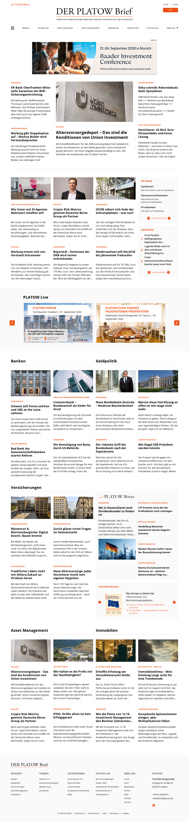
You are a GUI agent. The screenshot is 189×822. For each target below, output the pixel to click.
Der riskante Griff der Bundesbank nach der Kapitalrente (111, 448)
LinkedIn (153, 805)
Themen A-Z (44, 779)
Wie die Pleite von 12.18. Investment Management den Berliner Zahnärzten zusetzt (114, 719)
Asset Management (90, 28)
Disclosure (114, 813)
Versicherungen (65, 28)
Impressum (80, 813)
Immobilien (113, 28)
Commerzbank (74, 787)
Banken (25, 28)
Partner (127, 790)
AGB (104, 813)
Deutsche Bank (74, 783)
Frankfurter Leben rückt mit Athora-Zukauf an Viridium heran (28, 574)
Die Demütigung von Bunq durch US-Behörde (71, 446)
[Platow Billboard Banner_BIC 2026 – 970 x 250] (94, 58)
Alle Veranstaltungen (105, 779)
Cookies (126, 813)
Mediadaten (129, 787)
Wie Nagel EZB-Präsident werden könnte (155, 446)
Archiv (126, 779)
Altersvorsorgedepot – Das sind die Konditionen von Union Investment (92, 135)
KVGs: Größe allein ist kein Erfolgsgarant (72, 715)
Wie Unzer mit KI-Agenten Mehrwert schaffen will (29, 211)
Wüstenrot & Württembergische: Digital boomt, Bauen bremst (29, 532)
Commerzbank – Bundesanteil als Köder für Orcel (72, 405)
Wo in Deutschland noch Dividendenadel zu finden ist (116, 511)
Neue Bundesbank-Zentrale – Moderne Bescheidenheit (115, 403)
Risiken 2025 (101, 783)
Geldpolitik (43, 28)
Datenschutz (93, 813)
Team (126, 783)
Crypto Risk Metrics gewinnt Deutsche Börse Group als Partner (70, 212)
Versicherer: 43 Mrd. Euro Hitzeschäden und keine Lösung (156, 133)
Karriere (127, 802)
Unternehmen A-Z (75, 779)
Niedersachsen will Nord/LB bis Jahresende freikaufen (115, 253)
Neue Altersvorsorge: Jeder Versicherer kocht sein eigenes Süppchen (72, 574)
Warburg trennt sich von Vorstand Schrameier (28, 253)
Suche (165, 4)
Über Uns (170, 28)
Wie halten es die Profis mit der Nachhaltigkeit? (72, 673)
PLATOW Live (152, 28)
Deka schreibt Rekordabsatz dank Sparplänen (158, 89)
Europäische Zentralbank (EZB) (78, 792)
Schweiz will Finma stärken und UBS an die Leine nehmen (30, 409)
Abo (170, 10)
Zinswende (44, 790)
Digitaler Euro (45, 787)
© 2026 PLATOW (64, 813)
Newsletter (133, 28)
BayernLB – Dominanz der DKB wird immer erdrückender (71, 255)
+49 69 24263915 (160, 794)
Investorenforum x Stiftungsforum (104, 792)
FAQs (126, 794)
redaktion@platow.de (162, 798)
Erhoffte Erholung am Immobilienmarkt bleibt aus (113, 675)
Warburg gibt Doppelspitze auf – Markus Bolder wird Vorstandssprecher (30, 136)
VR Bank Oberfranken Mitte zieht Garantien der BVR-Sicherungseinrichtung (30, 90)
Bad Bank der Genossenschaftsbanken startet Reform (28, 451)
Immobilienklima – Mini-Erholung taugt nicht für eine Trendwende (155, 675)
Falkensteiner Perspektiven (107, 787)
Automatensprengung (48, 783)
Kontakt (127, 798)
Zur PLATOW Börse (20, 4)
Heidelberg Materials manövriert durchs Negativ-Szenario (154, 530)
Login (175, 4)
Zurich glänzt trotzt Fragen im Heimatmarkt (72, 530)
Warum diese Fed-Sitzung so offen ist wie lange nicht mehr (158, 405)
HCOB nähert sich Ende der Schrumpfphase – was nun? (115, 211)
